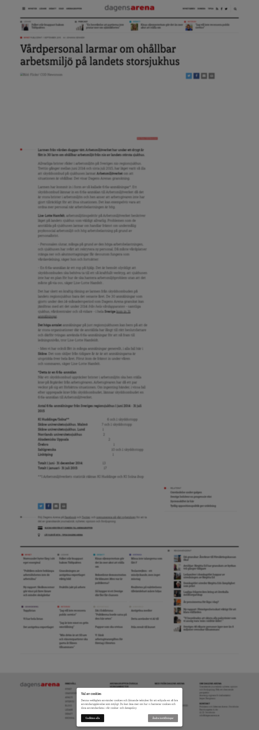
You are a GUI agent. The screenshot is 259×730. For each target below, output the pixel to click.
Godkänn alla (92, 718)
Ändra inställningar (163, 718)
